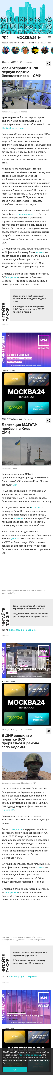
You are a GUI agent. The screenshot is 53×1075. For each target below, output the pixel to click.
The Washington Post (13, 128)
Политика (28, 62)
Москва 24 (26, 37)
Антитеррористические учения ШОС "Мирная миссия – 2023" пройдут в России (28, 309)
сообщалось (15, 829)
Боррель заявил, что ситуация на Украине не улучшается (30, 954)
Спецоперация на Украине (23, 630)
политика (5, 325)
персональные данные (30, 1055)
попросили (12, 277)
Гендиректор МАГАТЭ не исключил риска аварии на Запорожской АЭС (31, 615)
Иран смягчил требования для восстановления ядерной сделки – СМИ (30, 299)
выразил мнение (24, 214)
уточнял (15, 538)
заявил (40, 252)
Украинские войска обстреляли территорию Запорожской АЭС (29, 607)
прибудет (19, 518)
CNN (15, 484)
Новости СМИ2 (8, 371)
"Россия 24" (8, 810)
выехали (35, 507)
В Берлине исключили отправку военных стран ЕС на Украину (29, 961)
